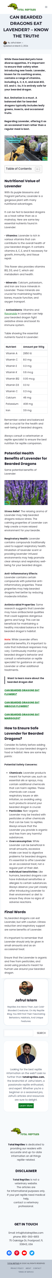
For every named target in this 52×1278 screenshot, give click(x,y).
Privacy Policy (17, 1268)
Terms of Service (26, 1272)
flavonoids (10, 313)
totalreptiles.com (33, 1077)
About (28, 1268)
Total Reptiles (16, 1144)
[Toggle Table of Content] (36, 169)
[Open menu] (46, 7)
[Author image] (5, 42)
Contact (37, 1268)
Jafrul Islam (16, 42)
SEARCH (41, 1033)
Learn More (26, 1105)
